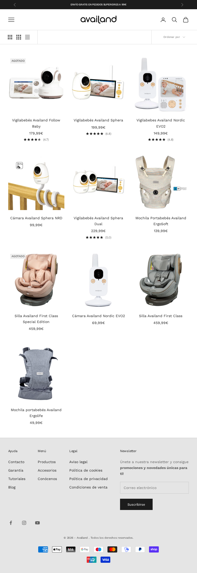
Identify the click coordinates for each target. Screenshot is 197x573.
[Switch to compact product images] (27, 37)
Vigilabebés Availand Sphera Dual (98, 221)
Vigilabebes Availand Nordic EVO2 (160, 123)
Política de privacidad (88, 479)
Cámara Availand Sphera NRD (36, 218)
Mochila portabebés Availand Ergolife (36, 413)
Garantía (15, 470)
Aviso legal (78, 462)
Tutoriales (16, 479)
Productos (47, 462)
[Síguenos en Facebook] (10, 522)
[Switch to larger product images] (10, 37)
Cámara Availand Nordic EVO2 (98, 316)
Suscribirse (136, 504)
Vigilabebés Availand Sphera (98, 120)
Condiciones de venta (88, 487)
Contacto (16, 462)
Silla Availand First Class (160, 316)
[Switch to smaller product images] (18, 37)
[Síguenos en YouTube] (37, 522)
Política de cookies (85, 470)
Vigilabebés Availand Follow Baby (36, 123)
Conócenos (47, 479)
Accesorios (47, 470)
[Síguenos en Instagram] (24, 522)
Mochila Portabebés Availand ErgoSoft (160, 221)
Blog (11, 487)
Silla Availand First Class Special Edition (36, 319)
